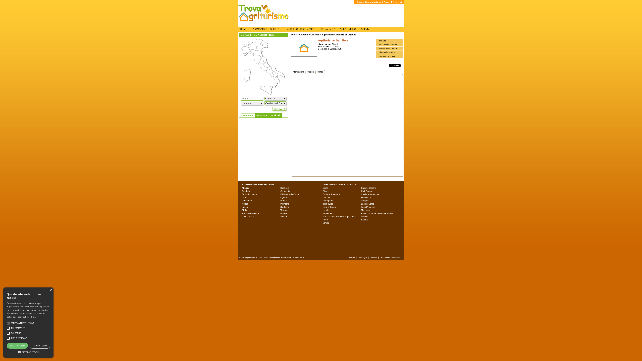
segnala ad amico (387, 56)
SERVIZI (365, 29)
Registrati (397, 2)
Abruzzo (245, 188)
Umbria (283, 213)
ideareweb (285, 258)
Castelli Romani (368, 188)
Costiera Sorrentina (370, 194)
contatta (382, 41)
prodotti (275, 115)
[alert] (28, 322)
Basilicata (284, 188)
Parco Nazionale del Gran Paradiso (377, 213)
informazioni (298, 72)
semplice (248, 115)
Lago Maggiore (368, 207)
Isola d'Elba (328, 204)
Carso (325, 188)
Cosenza (314, 34)
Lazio (244, 197)
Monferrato (328, 213)
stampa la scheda (387, 52)
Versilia (326, 223)
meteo (320, 72)
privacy (374, 258)
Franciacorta (366, 197)
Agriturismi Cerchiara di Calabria (339, 34)
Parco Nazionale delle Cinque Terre (339, 216)
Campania (285, 191)
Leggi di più (30, 317)
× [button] (50, 290)
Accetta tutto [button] (17, 345)
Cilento (326, 191)
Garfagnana (328, 201)
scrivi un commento (388, 48)
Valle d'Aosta (248, 216)
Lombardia (247, 201)
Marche (283, 201)
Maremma (365, 210)
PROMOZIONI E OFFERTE (266, 29)
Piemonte (284, 204)
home (294, 34)
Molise (245, 204)
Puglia (245, 207)
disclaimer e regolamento (391, 258)
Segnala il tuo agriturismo (369, 2)
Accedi (387, 2)
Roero (325, 220)
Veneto (283, 216)
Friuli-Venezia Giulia (289, 194)
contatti (352, 258)
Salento (364, 220)
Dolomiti (326, 197)
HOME (243, 29)
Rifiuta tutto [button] (40, 345)
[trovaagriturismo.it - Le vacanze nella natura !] (263, 21)
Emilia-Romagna (249, 194)
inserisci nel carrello (388, 44)
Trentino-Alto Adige (250, 213)
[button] (22, 323)
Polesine (365, 216)
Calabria (303, 34)
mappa (310, 72)
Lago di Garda (329, 207)
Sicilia (244, 210)
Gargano (365, 201)
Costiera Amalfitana (331, 194)
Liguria (283, 197)
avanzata (262, 115)
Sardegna (284, 207)
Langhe (326, 210)
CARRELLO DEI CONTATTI (300, 29)
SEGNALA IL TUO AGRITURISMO (338, 29)
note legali (363, 258)
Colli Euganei (367, 191)
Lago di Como (367, 204)
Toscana (284, 210)
